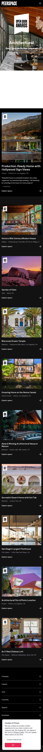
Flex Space (6, 552)
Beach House (6, 396)
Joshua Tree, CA (15, 501)
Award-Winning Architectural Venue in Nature (20, 445)
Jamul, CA (10, 293)
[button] (40, 3)
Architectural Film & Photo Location (19, 600)
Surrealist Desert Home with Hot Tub (19, 497)
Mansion (5, 344)
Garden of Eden (9, 289)
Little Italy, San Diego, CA (20, 552)
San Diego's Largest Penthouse (16, 549)
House (4, 173)
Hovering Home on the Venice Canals (19, 392)
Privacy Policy (19, 732)
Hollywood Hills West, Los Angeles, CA (23, 344)
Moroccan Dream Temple (13, 341)
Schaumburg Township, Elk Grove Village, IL (24, 242)
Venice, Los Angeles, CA (22, 396)
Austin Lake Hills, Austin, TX (20, 450)
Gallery (4, 242)
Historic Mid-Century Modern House (19, 238)
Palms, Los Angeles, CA (16, 604)
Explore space (7, 191)
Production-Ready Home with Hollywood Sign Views (21, 167)
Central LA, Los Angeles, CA (18, 173)
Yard (3, 293)
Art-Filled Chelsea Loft (12, 651)
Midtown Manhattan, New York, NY (23, 655)
